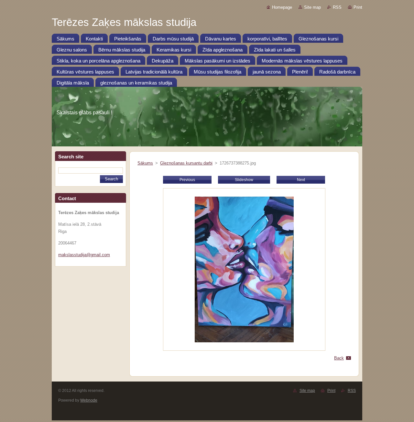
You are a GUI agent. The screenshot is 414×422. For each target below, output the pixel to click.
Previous (187, 179)
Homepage (282, 7)
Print (358, 7)
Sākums (145, 163)
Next (301, 179)
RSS (337, 7)
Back (339, 358)
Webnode (88, 400)
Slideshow (244, 179)
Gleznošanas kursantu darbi (186, 163)
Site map (312, 7)
